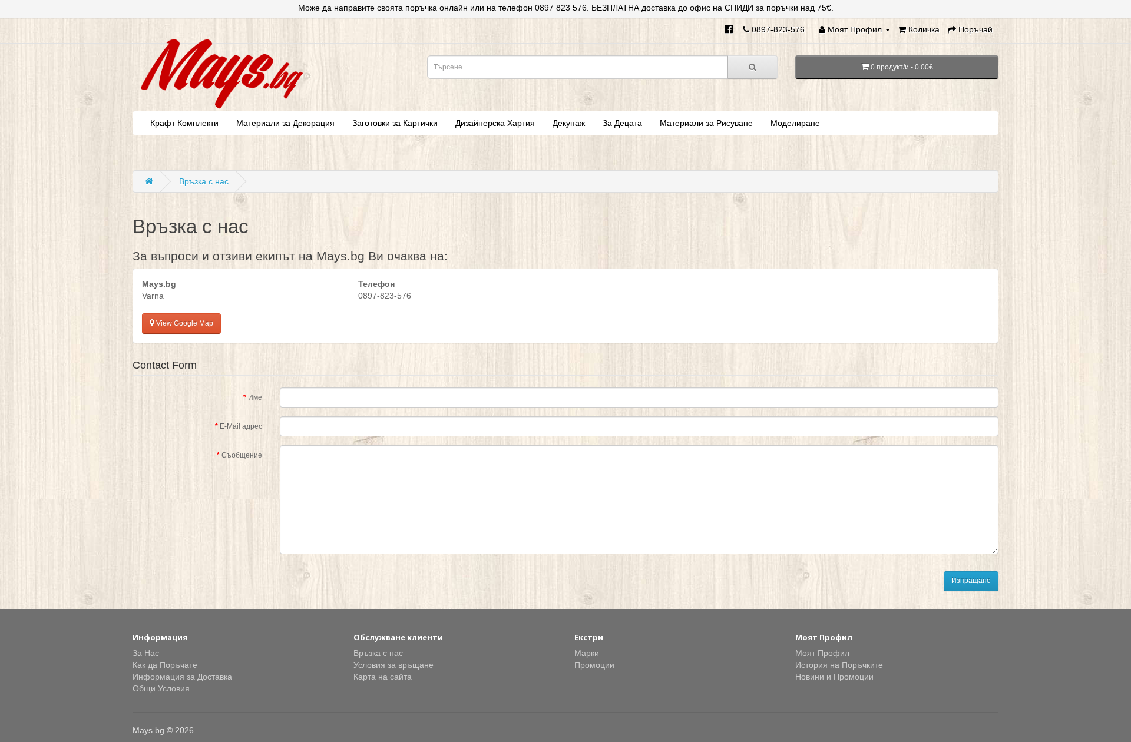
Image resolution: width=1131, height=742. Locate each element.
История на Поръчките (839, 665)
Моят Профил (822, 653)
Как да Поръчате (165, 665)
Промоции (594, 665)
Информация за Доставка (182, 676)
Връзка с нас (204, 181)
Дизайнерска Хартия (495, 123)
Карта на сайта (382, 676)
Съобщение (241, 455)
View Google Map (183, 323)
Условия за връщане (393, 665)
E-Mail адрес (241, 426)
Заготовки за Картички (395, 123)
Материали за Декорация (285, 123)
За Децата (622, 123)
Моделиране (795, 123)
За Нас (146, 653)
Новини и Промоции (834, 676)
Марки (586, 653)
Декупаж (569, 123)
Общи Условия (161, 688)
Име (255, 397)
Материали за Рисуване (706, 123)
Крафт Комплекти (184, 123)
